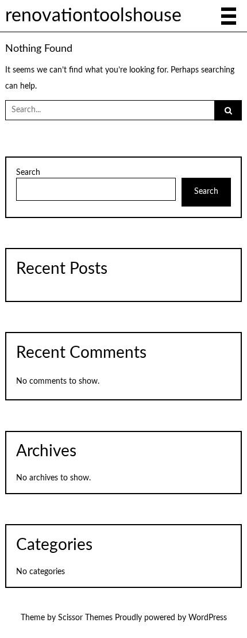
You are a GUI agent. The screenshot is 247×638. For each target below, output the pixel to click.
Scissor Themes (85, 618)
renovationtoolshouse (93, 16)
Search (28, 173)
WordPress (207, 618)
